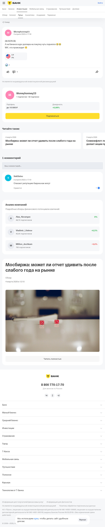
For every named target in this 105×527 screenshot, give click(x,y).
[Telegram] (58, 395)
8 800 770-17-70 (52, 385)
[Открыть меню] (3, 3)
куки (36, 518)
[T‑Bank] (14, 3)
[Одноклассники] (52, 395)
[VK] (46, 395)
